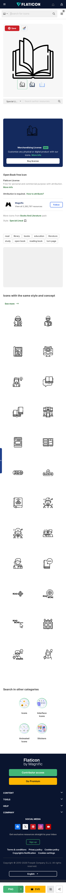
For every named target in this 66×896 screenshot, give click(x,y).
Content (8, 793)
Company (8, 812)
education (39, 236)
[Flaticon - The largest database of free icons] (29, 4)
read (7, 236)
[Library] (48, 412)
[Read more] (18, 472)
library (17, 236)
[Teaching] (48, 502)
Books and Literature (30, 215)
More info (36, 155)
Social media (33, 819)
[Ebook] (18, 442)
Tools (6, 799)
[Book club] (48, 381)
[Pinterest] (33, 826)
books (27, 236)
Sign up (33, 842)
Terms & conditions (16, 849)
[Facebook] (17, 826)
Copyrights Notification (24, 853)
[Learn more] (48, 624)
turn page (51, 241)
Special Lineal (16, 220)
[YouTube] (48, 826)
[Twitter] (25, 826)
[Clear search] (46, 13)
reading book (35, 241)
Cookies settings (46, 853)
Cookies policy (52, 849)
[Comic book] (18, 351)
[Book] (48, 351)
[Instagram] (40, 826)
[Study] (18, 321)
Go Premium (33, 781)
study (8, 241)
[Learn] (48, 654)
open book (20, 241)
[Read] (18, 563)
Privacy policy (35, 849)
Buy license (33, 161)
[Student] (18, 654)
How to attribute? (35, 193)
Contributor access (33, 772)
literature (53, 236)
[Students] (48, 533)
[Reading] (48, 321)
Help (5, 806)
